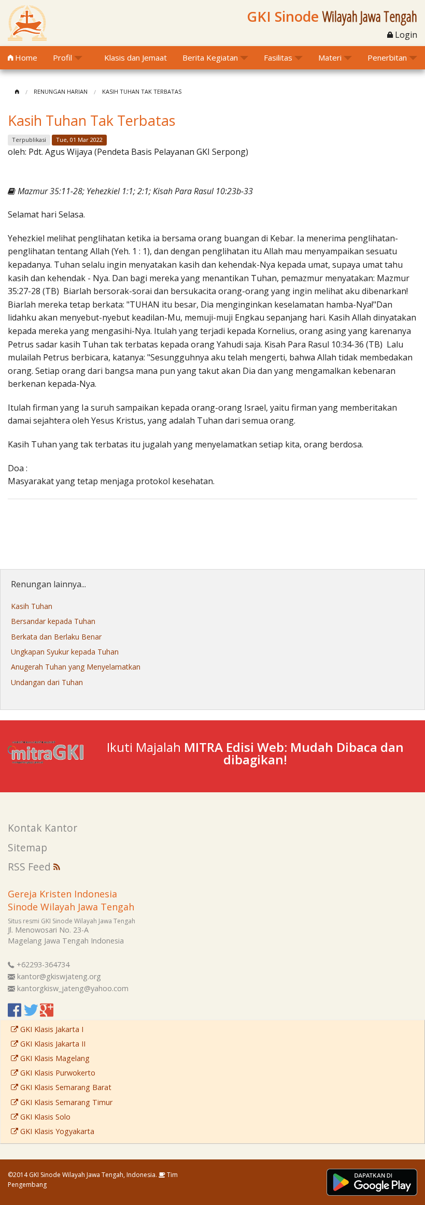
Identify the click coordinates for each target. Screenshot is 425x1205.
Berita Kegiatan (210, 57)
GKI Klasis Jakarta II (52, 1044)
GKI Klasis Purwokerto (56, 1073)
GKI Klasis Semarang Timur (65, 1102)
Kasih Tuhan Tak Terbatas (141, 91)
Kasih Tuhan (31, 606)
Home (25, 57)
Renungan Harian (61, 91)
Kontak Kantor (42, 828)
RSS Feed (30, 867)
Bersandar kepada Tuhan (53, 621)
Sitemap (27, 847)
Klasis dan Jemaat (135, 57)
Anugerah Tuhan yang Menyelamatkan (75, 667)
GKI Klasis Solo (44, 1117)
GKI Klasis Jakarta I (50, 1029)
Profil (62, 57)
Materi (330, 57)
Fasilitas (278, 57)
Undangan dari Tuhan (47, 682)
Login (405, 34)
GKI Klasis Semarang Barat (64, 1087)
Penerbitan (387, 57)
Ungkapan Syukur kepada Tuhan (65, 652)
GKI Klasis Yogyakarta (56, 1131)
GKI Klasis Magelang (54, 1058)
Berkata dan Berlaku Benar (56, 637)
